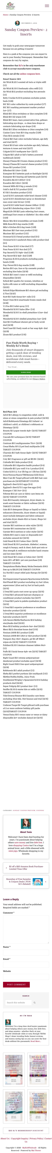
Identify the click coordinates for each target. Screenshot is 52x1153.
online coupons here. (30, 74)
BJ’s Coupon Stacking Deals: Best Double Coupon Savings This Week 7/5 (38, 1101)
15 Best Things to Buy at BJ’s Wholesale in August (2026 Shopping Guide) (14, 1065)
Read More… (36, 1041)
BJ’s (21, 65)
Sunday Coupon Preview (24, 810)
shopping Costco (21, 845)
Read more (15, 1080)
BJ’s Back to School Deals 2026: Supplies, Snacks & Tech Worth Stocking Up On (38, 1065)
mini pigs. (13, 851)
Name (6, 947)
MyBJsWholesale (29, 1148)
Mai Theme (36, 1150)
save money (19, 842)
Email (6, 959)
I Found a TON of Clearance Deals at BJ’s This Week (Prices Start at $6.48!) (13, 1101)
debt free (38, 842)
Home (5, 15)
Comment (8, 913)
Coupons (40, 810)
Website (7, 971)
